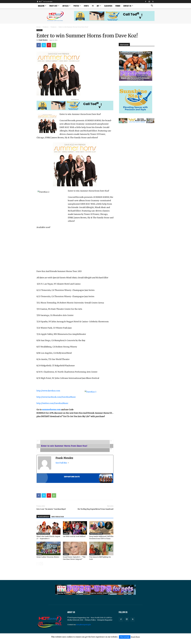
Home (38, 27)
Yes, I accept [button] (124, 637)
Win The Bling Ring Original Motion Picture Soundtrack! (95, 509)
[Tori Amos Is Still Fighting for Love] (101, 548)
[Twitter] (153, 1)
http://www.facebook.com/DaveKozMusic (56, 397)
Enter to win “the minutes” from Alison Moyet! (51, 509)
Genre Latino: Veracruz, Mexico (47, 557)
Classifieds (108, 6)
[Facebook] (145, 1)
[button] (152, 6)
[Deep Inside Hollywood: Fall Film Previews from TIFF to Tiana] (101, 528)
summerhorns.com (51, 409)
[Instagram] (149, 1)
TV (93, 6)
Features (46, 27)
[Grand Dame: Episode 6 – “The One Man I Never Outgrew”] (75, 548)
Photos (76, 6)
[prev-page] (37, 563)
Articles (65, 6)
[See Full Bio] (68, 462)
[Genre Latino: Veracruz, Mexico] (48, 548)
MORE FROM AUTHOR (58, 516)
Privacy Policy (90, 620)
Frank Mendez (43, 40)
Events (86, 6)
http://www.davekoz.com (48, 391)
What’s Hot (53, 6)
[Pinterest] (49, 45)
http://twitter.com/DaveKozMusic (52, 403)
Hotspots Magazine (104, 620)
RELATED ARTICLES (43, 516)
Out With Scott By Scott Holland (74, 536)
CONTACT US (127, 6)
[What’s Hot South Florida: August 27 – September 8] (48, 528)
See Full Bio (61, 463)
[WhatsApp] (54, 45)
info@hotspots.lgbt (83, 625)
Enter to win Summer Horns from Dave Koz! (64, 446)
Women (117, 6)
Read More (135, 637)
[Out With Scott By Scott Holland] (75, 528)
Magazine (41, 6)
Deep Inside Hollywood (43, 533)
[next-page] (41, 563)
